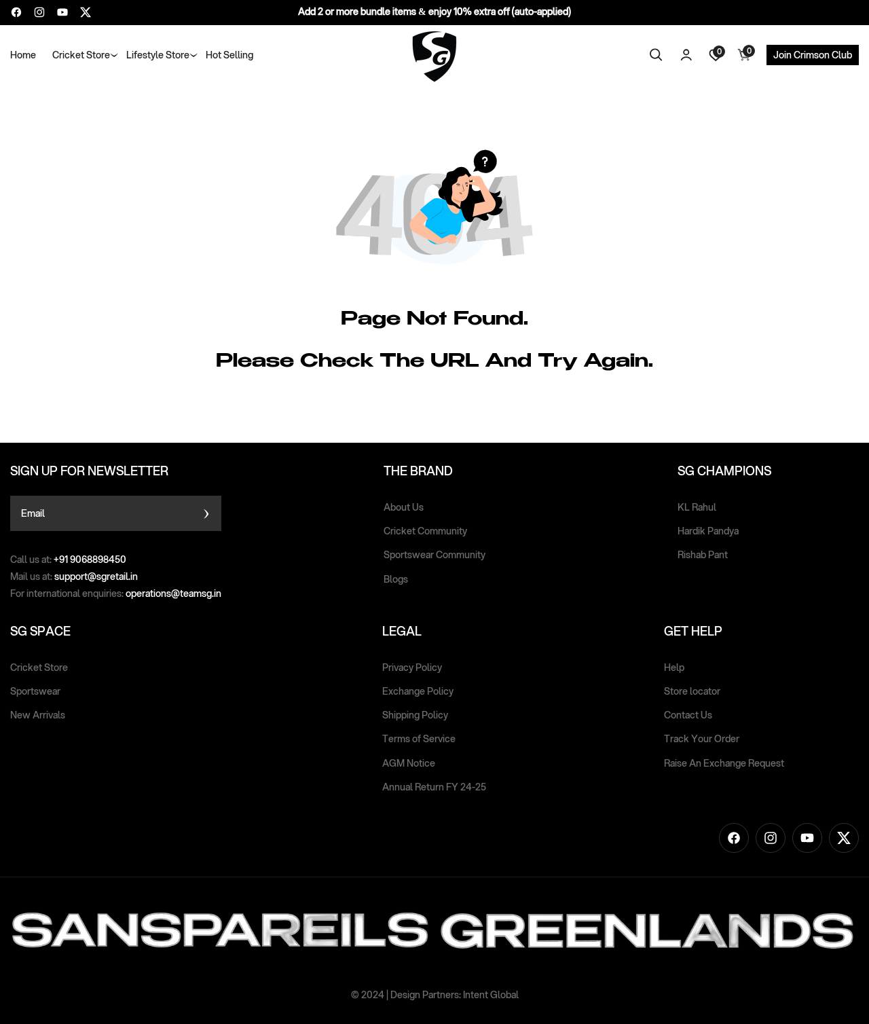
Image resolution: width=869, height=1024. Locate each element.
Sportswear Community (434, 555)
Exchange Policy (418, 691)
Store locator (692, 691)
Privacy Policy (412, 667)
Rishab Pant (703, 555)
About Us (404, 507)
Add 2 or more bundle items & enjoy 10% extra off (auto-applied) (434, 11)
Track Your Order (701, 739)
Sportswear (35, 691)
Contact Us (688, 715)
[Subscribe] (206, 513)
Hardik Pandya (708, 531)
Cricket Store (39, 667)
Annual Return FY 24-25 (434, 787)
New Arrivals (37, 715)
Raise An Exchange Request (724, 763)
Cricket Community (425, 531)
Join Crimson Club (812, 55)
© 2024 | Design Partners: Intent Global (435, 995)
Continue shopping (384, 408)
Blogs (396, 579)
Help (674, 667)
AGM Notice (408, 763)
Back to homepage (485, 408)
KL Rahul (697, 507)
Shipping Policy (415, 715)
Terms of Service (419, 739)
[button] (81, 55)
